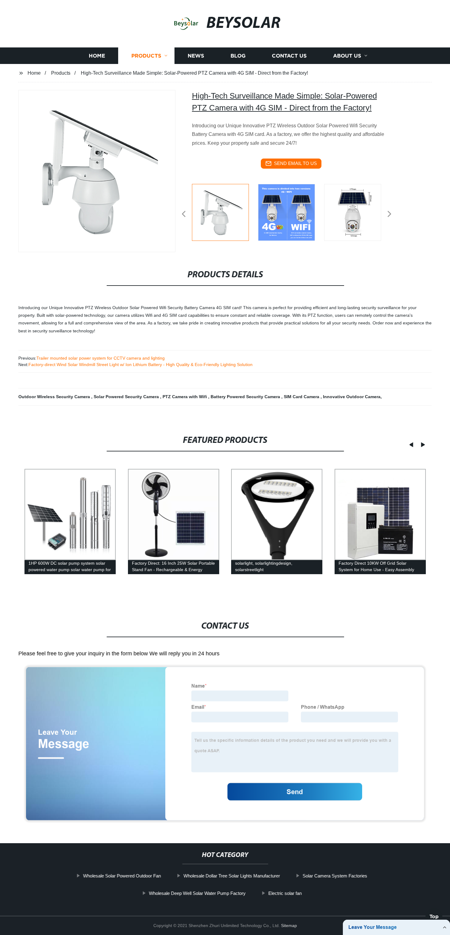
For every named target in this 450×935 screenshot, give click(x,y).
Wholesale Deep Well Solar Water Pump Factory (197, 893)
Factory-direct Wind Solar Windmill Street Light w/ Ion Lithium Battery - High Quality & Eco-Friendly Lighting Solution (140, 364)
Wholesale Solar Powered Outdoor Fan (122, 875)
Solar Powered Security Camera (127, 396)
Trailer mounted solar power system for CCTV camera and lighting (100, 358)
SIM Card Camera (302, 396)
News (196, 56)
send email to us (295, 163)
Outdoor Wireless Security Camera (54, 396)
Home (97, 56)
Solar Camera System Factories (334, 875)
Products (146, 56)
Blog (238, 56)
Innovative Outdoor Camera (352, 396)
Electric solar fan (285, 893)
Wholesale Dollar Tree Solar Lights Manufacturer (231, 875)
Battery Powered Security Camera (246, 396)
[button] (184, 214)
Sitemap (289, 925)
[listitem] (225, 211)
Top (434, 919)
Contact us (289, 56)
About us (347, 56)
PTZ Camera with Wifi (185, 396)
